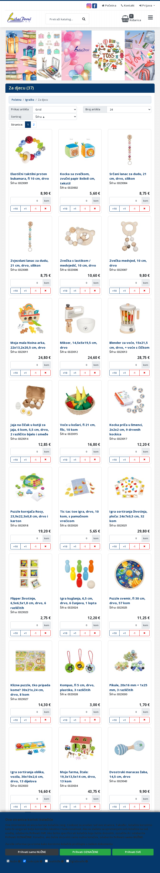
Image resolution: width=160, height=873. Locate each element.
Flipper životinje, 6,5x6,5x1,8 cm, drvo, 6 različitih (28, 603)
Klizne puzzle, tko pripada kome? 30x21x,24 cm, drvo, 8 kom (30, 689)
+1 (25, 208)
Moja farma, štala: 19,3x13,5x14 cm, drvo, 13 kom (78, 776)
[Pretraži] (84, 19)
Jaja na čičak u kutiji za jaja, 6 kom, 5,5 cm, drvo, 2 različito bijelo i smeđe (29, 429)
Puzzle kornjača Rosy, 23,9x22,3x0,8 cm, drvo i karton (29, 516)
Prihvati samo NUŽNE (32, 852)
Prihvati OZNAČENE (85, 852)
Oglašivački (77, 861)
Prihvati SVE (133, 852)
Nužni (14, 861)
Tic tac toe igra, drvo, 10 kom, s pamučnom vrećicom (79, 516)
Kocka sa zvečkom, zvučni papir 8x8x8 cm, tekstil (77, 178)
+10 (15, 208)
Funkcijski (32, 861)
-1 (35, 208)
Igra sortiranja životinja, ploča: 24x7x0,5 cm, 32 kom (128, 516)
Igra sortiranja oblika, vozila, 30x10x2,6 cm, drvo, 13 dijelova (27, 776)
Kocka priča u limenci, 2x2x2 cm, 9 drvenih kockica (126, 429)
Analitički (54, 861)
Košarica (136, 18)
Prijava (147, 5)
